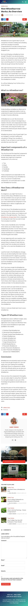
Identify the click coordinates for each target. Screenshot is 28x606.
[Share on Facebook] (2, 19)
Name (3, 560)
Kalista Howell (13, 503)
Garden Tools (4, 6)
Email (3, 565)
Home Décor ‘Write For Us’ (14, 596)
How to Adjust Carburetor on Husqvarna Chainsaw (15, 500)
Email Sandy (17, 594)
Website (3, 571)
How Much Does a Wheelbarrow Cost (16, 490)
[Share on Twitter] (5, 19)
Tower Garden (10, 508)
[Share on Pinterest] (7, 19)
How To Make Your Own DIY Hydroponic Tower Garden (14, 521)
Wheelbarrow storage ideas (8, 217)
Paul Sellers (12, 493)
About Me (10, 594)
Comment (3, 540)
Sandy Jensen (9, 15)
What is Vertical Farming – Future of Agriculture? (16, 510)
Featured (6, 409)
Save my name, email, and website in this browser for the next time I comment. (12, 579)
